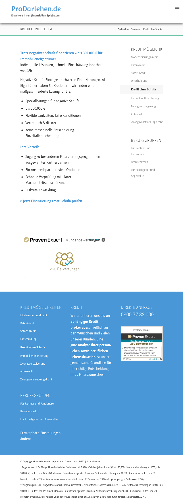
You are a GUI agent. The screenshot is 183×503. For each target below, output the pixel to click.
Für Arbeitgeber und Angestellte (143, 172)
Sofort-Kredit (138, 73)
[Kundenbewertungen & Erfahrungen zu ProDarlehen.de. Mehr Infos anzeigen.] (142, 359)
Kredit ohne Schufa (36, 29)
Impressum (57, 461)
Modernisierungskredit (144, 57)
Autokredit (137, 114)
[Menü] (177, 11)
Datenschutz (71, 461)
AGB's (82, 461)
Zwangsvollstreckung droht (147, 122)
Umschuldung (139, 81)
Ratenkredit (138, 65)
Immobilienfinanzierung (145, 98)
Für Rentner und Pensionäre (140, 151)
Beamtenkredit (139, 162)
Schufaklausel (93, 461)
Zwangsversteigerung (143, 106)
